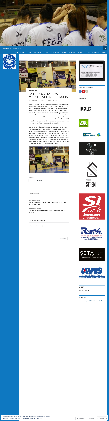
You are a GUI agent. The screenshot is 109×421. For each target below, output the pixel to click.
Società (22, 52)
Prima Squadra (37, 52)
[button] (87, 75)
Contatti (104, 52)
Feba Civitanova (34, 193)
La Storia (28, 52)
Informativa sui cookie (36, 418)
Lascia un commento (53, 100)
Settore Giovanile (54, 52)
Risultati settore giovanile (68, 52)
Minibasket (80, 52)
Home (16, 52)
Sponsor (87, 52)
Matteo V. (42, 100)
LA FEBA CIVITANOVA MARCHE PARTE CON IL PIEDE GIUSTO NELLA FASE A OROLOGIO (48, 202)
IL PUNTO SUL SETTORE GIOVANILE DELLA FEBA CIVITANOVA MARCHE (47, 211)
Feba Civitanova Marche (12, 48)
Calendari (45, 52)
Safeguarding (95, 52)
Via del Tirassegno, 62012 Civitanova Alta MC (91, 300)
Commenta (63, 238)
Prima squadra (33, 90)
